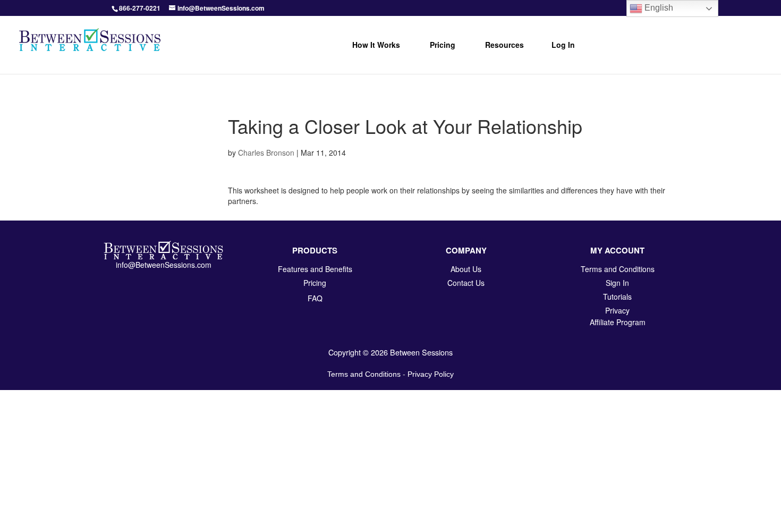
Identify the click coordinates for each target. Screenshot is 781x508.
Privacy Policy (431, 374)
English (657, 7)
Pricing (442, 44)
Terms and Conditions (364, 374)
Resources (504, 44)
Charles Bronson (266, 152)
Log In (563, 44)
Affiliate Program (618, 322)
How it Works (376, 44)
